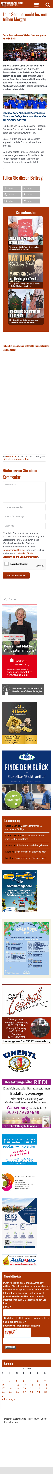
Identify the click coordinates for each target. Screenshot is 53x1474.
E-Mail (7, 1307)
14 (31, 1384)
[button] (12, 188)
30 (45, 1392)
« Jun (4, 1399)
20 (24, 1388)
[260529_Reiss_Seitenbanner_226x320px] (19, 1199)
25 (10, 1392)
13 (24, 1384)
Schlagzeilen (23, 459)
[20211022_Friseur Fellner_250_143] (19, 1173)
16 (45, 1384)
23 (45, 1388)
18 (10, 1388)
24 (3, 1392)
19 (17, 1388)
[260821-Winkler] (25, 218)
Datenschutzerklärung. (14, 550)
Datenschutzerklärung (30, 1318)
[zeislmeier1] (19, 1256)
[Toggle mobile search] (48, 4)
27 (24, 1392)
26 (17, 1392)
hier (5, 1303)
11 (10, 1384)
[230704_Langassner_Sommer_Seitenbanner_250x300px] (19, 871)
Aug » (12, 1399)
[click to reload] (17, 1332)
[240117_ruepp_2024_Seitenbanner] (19, 703)
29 (38, 1392)
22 (38, 1388)
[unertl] (19, 1051)
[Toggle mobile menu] (36, 4)
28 (31, 1392)
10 (3, 1384)
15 (38, 1384)
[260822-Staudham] (25, 254)
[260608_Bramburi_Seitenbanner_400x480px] (26, 920)
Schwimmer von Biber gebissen (32, 845)
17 (3, 1388)
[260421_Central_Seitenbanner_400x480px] (26, 986)
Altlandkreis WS (10, 459)
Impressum (33, 1418)
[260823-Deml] (26, 291)
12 (17, 1384)
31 (3, 1395)
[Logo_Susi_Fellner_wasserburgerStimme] (19, 1136)
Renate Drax (11, 456)
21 (31, 1388)
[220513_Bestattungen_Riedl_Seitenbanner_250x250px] (26, 1080)
